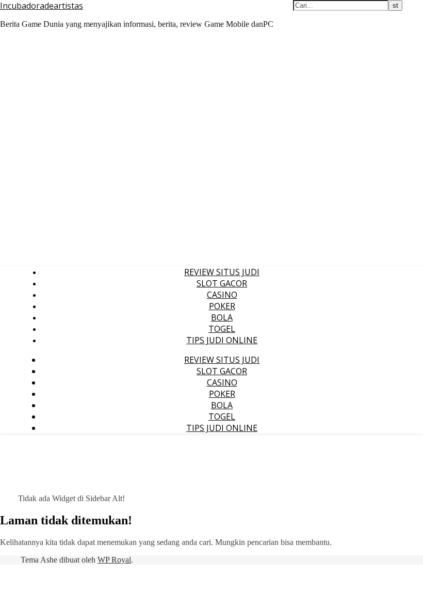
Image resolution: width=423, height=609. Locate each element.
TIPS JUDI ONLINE (221, 340)
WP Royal (114, 559)
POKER (222, 306)
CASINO (222, 294)
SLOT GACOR (222, 283)
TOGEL (221, 328)
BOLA (222, 317)
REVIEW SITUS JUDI (221, 272)
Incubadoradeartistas (41, 5)
